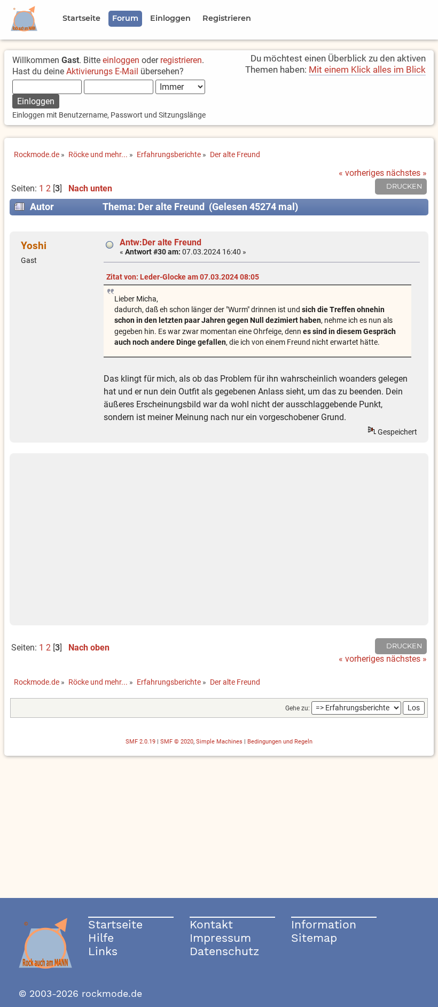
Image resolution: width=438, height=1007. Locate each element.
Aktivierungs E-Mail (102, 71)
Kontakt (211, 924)
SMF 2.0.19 (140, 741)
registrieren (181, 60)
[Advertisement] (219, 539)
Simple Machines (219, 741)
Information (323, 924)
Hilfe (101, 937)
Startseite (115, 924)
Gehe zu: (297, 708)
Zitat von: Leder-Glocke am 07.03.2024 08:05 (182, 277)
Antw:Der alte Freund (160, 242)
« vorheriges (361, 173)
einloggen (121, 60)
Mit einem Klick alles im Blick (367, 69)
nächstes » (406, 173)
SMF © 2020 (176, 741)
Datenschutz (224, 951)
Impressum (220, 937)
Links (103, 951)
